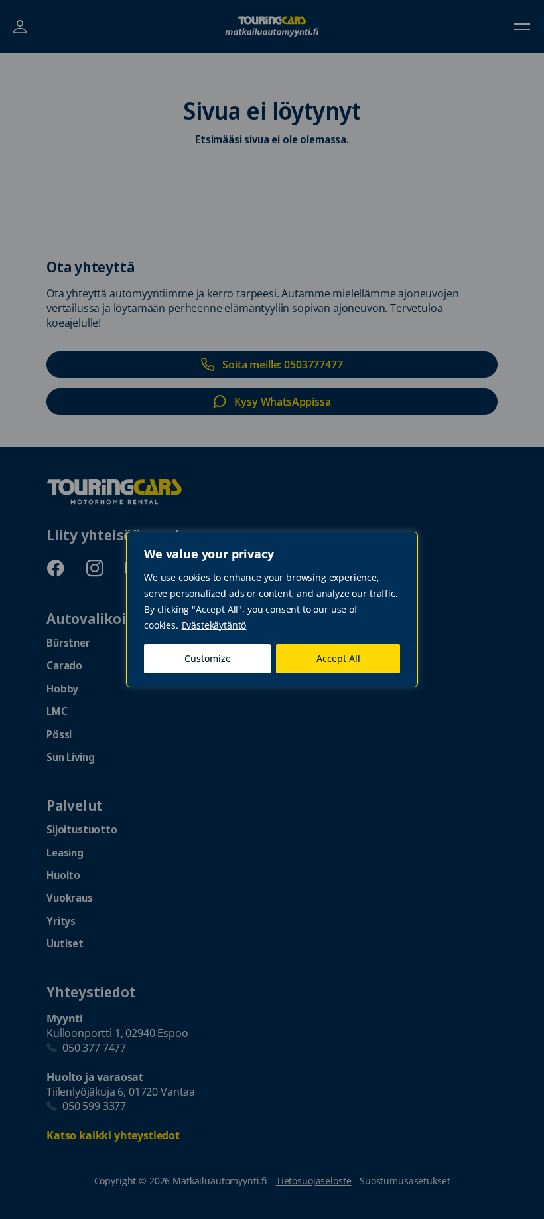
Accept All (338, 658)
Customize (207, 658)
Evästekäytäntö (214, 625)
